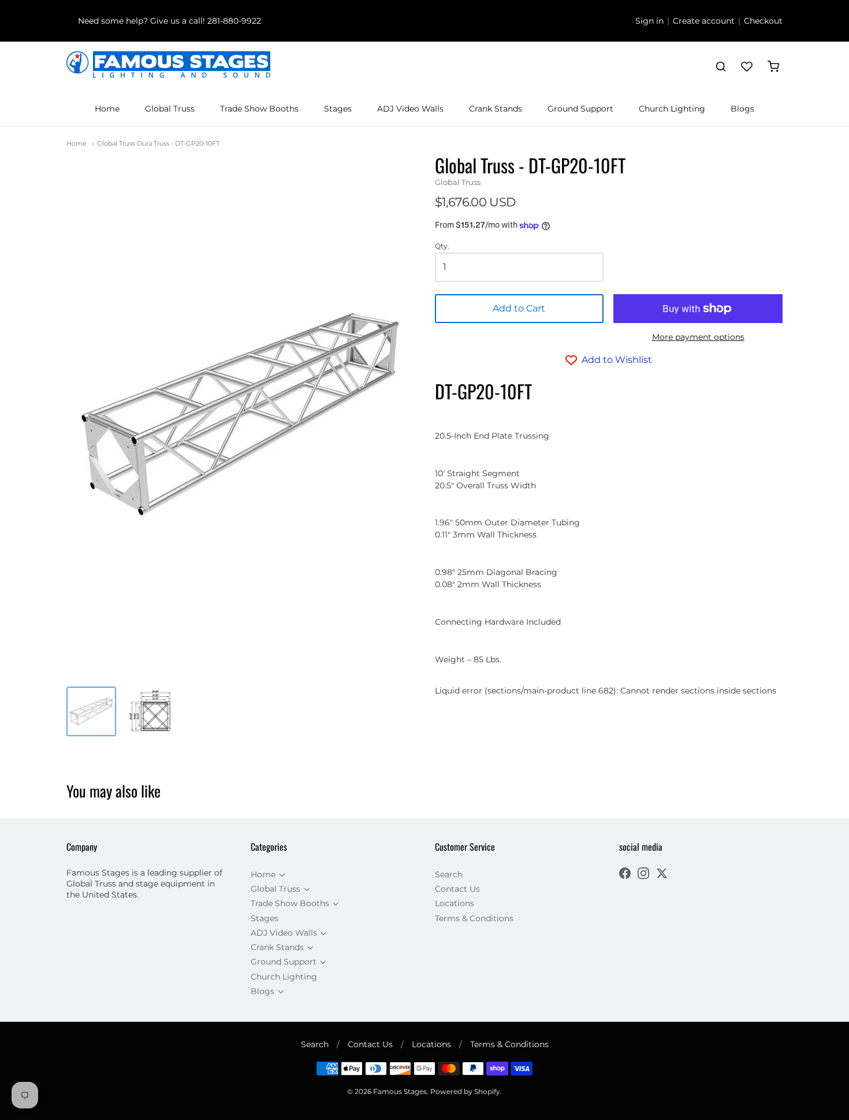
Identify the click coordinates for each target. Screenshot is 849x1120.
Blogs (742, 108)
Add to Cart (519, 308)
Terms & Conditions (474, 918)
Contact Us (457, 889)
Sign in (649, 21)
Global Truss (170, 108)
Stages (338, 108)
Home (107, 108)
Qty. (442, 246)
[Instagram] (643, 874)
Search (449, 874)
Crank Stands (495, 108)
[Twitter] (662, 874)
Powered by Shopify (465, 1091)
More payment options (698, 337)
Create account (704, 21)
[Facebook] (625, 874)
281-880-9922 (234, 21)
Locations (454, 903)
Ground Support (580, 108)
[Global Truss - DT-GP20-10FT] (91, 711)
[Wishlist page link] (747, 66)
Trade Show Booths (259, 108)
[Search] (720, 66)
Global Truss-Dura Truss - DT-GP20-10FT (158, 143)
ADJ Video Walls (410, 108)
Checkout (763, 21)
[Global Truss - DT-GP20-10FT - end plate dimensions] (151, 711)
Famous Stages (400, 1091)
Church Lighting (672, 108)
